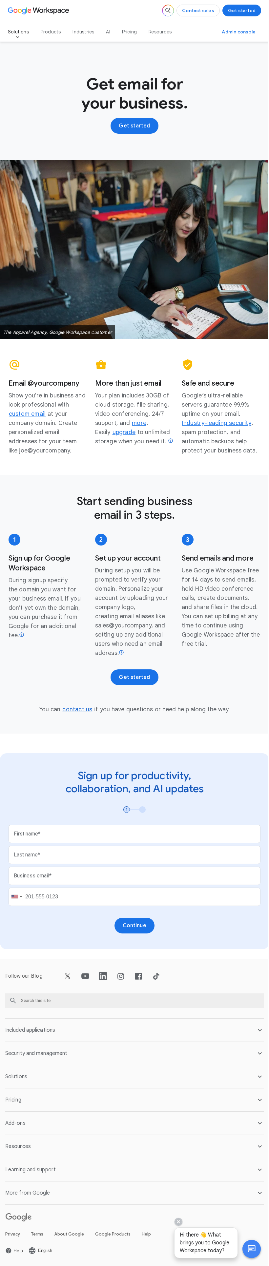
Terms (37, 1231)
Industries (83, 32)
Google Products (113, 1231)
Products (51, 32)
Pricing (129, 32)
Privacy (12, 1231)
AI (108, 32)
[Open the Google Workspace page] (39, 10)
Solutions (18, 32)
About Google (69, 1231)
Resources (160, 32)
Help (146, 1231)
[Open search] (168, 10)
